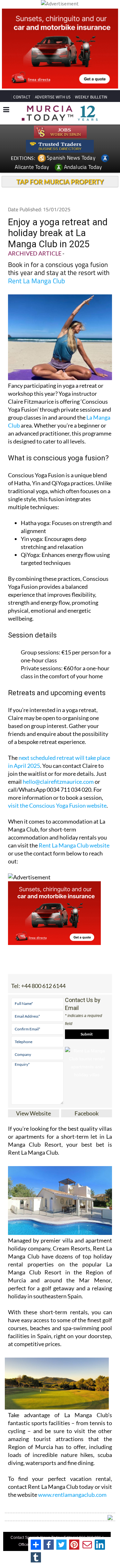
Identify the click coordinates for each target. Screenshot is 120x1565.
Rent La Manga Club (36, 281)
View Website (33, 1113)
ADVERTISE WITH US (52, 97)
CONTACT (21, 97)
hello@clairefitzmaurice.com (58, 781)
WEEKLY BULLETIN (91, 97)
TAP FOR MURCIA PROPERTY (60, 181)
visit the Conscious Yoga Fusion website (57, 805)
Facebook (87, 1113)
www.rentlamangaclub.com (72, 1494)
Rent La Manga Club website (74, 845)
